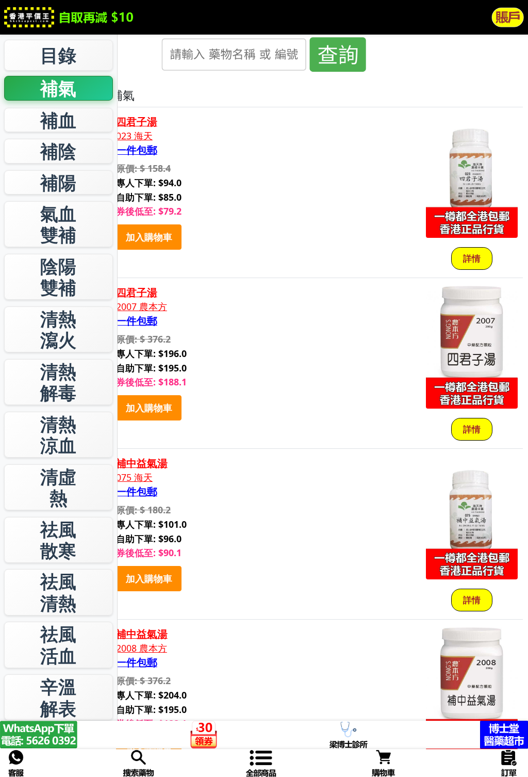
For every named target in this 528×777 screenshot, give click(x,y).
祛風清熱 (58, 592)
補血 (58, 120)
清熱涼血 (58, 435)
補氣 (58, 88)
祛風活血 (58, 645)
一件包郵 (136, 150)
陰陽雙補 (58, 277)
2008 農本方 (141, 648)
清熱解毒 (58, 382)
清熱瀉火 (58, 329)
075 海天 (134, 477)
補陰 (58, 151)
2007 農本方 (141, 307)
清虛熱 (58, 487)
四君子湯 (136, 121)
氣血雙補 (58, 224)
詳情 (472, 258)
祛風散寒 (58, 540)
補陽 (58, 182)
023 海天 (134, 136)
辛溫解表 (58, 697)
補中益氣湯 (142, 463)
